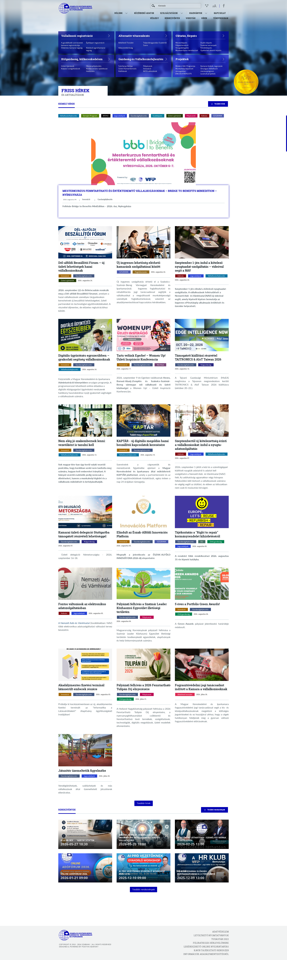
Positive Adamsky (90, 947)
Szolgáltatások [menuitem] (169, 13)
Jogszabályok (119, 115)
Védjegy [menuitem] (154, 18)
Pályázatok (191, 115)
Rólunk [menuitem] (118, 13)
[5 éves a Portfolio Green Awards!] (202, 583)
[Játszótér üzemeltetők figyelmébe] (85, 750)
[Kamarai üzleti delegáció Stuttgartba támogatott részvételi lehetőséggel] (85, 512)
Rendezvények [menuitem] (172, 18)
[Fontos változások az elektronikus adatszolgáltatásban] (85, 583)
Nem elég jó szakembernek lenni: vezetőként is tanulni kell (81, 443)
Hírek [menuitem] (204, 18)
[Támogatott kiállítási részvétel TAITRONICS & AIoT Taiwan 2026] (202, 335)
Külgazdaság (206, 364)
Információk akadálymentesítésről (206, 954)
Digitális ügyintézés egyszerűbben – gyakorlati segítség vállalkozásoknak (84, 357)
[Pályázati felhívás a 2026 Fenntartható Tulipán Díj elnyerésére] (143, 665)
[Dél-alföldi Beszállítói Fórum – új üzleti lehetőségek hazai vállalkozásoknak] (85, 242)
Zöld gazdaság (216, 541)
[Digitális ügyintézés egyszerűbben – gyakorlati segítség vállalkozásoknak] (85, 335)
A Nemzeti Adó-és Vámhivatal (74, 622)
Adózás (204, 115)
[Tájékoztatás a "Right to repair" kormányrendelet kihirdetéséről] (202, 512)
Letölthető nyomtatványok (211, 935)
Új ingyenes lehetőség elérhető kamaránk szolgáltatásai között (138, 264)
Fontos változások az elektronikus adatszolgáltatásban (82, 606)
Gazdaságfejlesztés (139, 115)
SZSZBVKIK (217, 115)
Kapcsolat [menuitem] (220, 13)
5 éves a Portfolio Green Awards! (197, 604)
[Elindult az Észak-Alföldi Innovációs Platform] (143, 512)
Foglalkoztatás (141, 272)
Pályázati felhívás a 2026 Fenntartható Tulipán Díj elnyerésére (143, 687)
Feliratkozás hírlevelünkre (211, 943)
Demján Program (90, 115)
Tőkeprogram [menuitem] (220, 19)
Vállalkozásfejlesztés (68, 115)
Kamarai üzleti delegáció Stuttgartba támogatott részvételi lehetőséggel (83, 534)
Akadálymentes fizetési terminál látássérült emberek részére (81, 687)
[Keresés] (153, 5)
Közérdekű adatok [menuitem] (144, 13)
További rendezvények (216, 810)
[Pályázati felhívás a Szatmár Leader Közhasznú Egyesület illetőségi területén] (143, 583)
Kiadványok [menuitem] (195, 13)
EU (202, 541)
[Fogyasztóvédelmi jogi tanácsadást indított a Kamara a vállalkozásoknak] (202, 665)
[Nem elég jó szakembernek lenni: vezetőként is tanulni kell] (85, 420)
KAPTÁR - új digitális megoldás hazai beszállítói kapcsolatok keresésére (143, 443)
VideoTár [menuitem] (190, 18)
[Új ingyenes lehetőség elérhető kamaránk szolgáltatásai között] (143, 242)
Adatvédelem (220, 932)
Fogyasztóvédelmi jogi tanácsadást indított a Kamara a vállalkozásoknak (201, 687)
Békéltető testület (185, 694)
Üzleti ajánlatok (174, 115)
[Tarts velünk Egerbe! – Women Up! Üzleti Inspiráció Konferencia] (143, 335)
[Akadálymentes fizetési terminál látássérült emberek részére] (85, 665)
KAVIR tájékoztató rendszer (211, 950)
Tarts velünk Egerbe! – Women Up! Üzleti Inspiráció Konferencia (141, 357)
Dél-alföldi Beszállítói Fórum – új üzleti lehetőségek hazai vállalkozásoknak (81, 266)
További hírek (219, 104)
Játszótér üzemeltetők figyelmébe (82, 770)
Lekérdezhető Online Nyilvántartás (206, 946)
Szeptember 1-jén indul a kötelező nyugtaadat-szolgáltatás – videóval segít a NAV (199, 266)
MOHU (106, 115)
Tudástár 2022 (220, 939)
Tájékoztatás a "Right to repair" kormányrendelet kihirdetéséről (197, 534)
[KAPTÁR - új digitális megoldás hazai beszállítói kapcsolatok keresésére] (143, 420)
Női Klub (160, 364)
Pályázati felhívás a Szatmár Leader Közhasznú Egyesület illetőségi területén (142, 608)
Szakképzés (157, 115)
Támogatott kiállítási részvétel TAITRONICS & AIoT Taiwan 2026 (198, 357)
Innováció (86, 199)
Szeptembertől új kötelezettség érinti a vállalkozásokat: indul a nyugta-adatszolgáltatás (201, 445)
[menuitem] (127, 13)
